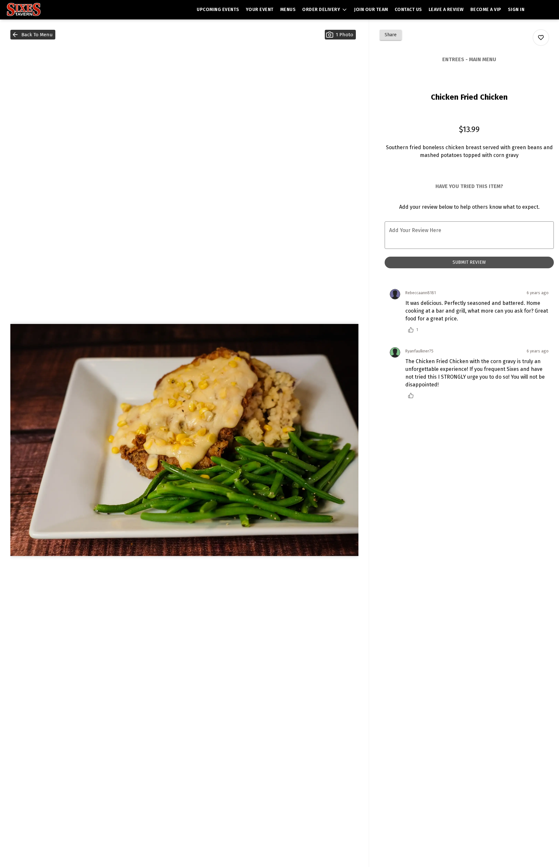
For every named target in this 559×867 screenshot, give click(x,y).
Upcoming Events (218, 9)
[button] (325, 9)
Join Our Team (371, 9)
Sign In (516, 9)
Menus (288, 9)
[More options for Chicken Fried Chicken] (541, 37)
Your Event (260, 9)
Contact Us (408, 9)
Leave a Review (446, 9)
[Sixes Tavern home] (34, 10)
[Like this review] (412, 395)
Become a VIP (485, 9)
